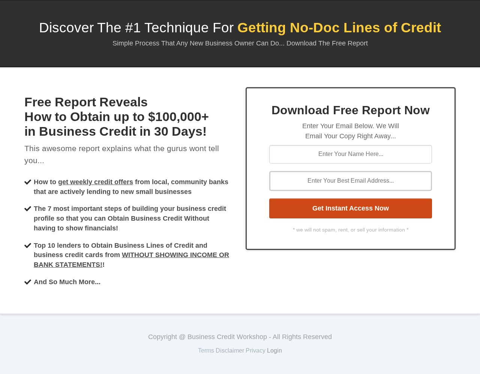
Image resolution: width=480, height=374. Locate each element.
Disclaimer (230, 350)
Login (274, 350)
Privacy (256, 350)
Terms (206, 350)
